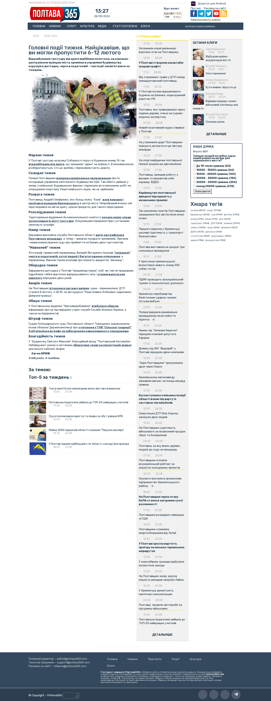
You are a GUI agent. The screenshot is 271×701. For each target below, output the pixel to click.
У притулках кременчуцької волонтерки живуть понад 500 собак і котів (159, 265)
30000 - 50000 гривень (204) (216, 182)
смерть (194, 227)
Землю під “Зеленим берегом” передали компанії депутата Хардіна (158, 334)
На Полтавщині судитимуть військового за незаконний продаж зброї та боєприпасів (162, 431)
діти (221, 219)
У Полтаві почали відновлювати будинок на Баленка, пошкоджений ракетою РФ (162, 95)
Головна (39, 26)
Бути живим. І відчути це (221, 87)
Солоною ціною (215, 121)
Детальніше (162, 634)
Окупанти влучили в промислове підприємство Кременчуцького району (160, 482)
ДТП (213, 223)
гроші (210, 227)
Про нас (195, 8)
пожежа (228, 223)
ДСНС (194, 231)
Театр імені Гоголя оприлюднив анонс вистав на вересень (84, 388)
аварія (194, 240)
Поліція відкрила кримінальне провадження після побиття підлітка (158, 315)
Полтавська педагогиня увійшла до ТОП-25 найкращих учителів (88, 402)
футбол (228, 214)
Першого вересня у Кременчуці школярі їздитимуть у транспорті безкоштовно (161, 232)
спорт (210, 210)
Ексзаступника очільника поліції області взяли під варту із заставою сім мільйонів (162, 399)
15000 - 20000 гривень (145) (216, 174)
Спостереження (216, 73)
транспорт (196, 223)
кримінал (226, 227)
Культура (87, 26)
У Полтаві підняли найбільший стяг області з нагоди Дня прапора (89, 444)
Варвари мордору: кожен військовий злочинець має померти (215, 105)
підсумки (37, 358)
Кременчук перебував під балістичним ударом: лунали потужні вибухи (157, 297)
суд (213, 214)
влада (194, 219)
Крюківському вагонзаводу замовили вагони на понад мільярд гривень (162, 381)
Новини (55, 26)
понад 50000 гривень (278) (215, 186)
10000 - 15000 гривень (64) (215, 170)
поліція (194, 210)
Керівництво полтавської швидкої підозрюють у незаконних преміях (157, 196)
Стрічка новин (148, 36)
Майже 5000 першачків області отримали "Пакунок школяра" (86, 430)
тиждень (53, 358)
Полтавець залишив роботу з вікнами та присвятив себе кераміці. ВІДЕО (158, 178)
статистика (197, 236)
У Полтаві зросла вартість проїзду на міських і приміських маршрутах (162, 547)
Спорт (72, 26)
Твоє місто (154, 659)
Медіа (102, 26)
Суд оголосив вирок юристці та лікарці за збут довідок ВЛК (86, 416)
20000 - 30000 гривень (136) (216, 178)
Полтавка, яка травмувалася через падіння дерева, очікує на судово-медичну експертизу (162, 113)
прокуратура (212, 240)
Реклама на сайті (215, 8)
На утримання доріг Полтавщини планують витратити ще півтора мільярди (160, 146)
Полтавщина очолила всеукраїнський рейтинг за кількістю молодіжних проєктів (159, 464)
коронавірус (218, 236)
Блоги (145, 26)
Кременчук (196, 214)
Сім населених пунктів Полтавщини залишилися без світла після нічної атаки (162, 214)
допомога (210, 231)
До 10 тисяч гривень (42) (213, 166)
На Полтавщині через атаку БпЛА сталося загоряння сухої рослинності (161, 500)
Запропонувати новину (205, 19)
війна (208, 219)
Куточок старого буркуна (200, 26)
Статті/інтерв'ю (125, 26)
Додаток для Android (212, 3)
